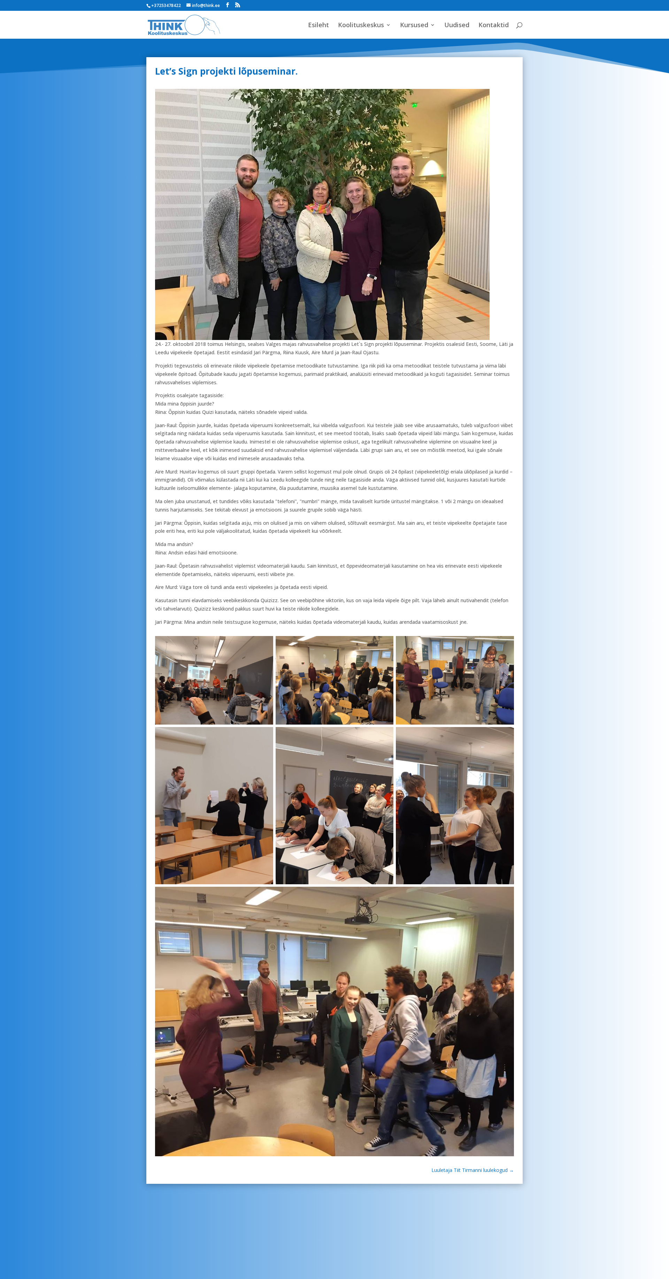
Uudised (456, 25)
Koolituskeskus (361, 25)
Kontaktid (493, 25)
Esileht (318, 25)
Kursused (414, 25)
